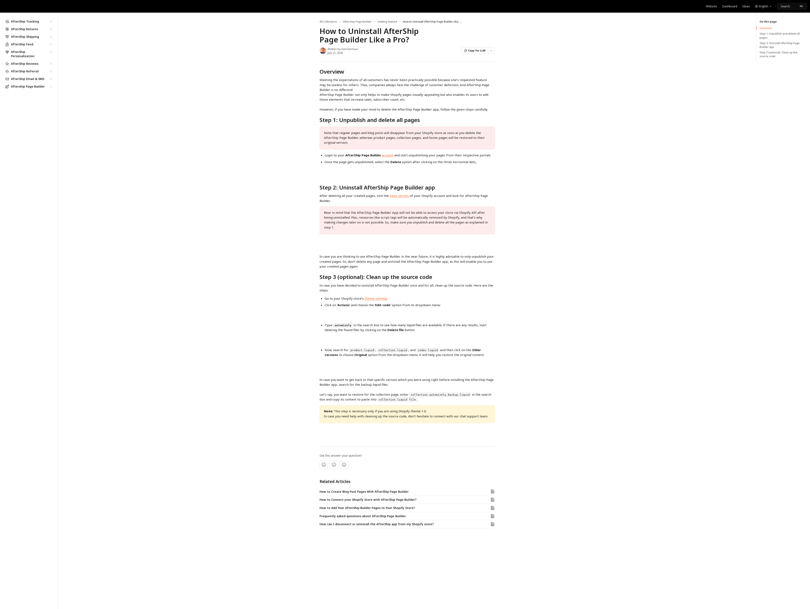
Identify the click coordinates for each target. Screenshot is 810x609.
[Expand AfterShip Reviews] (51, 64)
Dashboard (729, 6)
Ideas (746, 6)
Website (711, 6)
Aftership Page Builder (357, 21)
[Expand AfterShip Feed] (51, 44)
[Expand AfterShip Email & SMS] (51, 79)
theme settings (375, 298)
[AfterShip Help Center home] (4, 6)
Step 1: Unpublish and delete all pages (780, 35)
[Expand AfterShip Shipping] (51, 37)
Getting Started (387, 21)
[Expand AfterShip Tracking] (51, 21)
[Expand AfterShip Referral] (51, 71)
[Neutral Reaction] (334, 464)
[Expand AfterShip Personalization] (51, 52)
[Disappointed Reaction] (324, 464)
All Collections (328, 21)
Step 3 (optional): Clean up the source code (779, 54)
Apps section (399, 196)
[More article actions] (491, 50)
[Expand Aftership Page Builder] (51, 86)
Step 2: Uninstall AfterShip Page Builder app (780, 45)
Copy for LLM (476, 50)
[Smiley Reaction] (344, 464)
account (387, 155)
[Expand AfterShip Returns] (51, 29)
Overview (766, 28)
